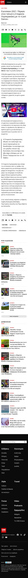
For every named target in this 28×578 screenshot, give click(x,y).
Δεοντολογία (13, 546)
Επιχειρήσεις (18, 460)
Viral (2, 473)
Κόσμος (4, 456)
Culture (3, 486)
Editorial (4, 505)
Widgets (17, 514)
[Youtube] (6, 537)
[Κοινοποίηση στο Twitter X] (9, 29)
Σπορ (3, 463)
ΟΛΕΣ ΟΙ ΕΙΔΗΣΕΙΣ (14, 316)
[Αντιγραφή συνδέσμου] (25, 29)
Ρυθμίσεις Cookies (6, 549)
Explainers (4, 512)
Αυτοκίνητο (5, 492)
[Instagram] (3, 537)
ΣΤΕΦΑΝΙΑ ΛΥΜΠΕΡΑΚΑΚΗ (9, 230)
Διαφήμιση (12, 556)
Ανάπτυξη (17, 453)
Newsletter (17, 518)
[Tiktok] (25, 535)
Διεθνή (16, 466)
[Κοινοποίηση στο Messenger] (12, 29)
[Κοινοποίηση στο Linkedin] (21, 29)
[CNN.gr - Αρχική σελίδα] (3, 530)
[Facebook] (18, 535)
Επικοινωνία (4, 556)
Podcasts (18, 506)
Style (3, 481)
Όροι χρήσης (4, 546)
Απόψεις (4, 508)
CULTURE (4, 8)
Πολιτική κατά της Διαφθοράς (9, 553)
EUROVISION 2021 (7, 227)
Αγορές (16, 463)
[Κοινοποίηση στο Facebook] (6, 29)
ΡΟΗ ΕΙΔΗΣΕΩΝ (7, 241)
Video (16, 501)
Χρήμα (16, 456)
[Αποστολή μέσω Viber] (15, 29)
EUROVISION (13, 225)
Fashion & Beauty (7, 489)
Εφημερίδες (19, 510)
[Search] (24, 442)
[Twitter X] (21, 535)
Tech (3, 466)
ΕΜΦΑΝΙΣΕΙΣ (22, 230)
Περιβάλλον (5, 470)
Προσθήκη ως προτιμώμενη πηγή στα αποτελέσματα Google (15, 58)
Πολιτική (4, 460)
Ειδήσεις (9, 2)
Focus (4, 501)
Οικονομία (18, 449)
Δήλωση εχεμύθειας (18, 549)
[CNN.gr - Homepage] (2, 2)
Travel (17, 481)
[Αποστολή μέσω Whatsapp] (18, 29)
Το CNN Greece (19, 521)
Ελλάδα (4, 453)
